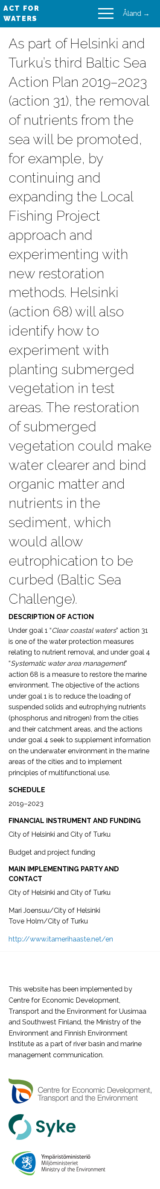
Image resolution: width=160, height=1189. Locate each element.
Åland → (136, 13)
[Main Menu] (105, 13)
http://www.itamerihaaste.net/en (61, 939)
